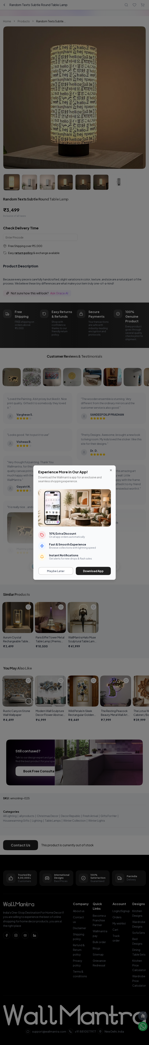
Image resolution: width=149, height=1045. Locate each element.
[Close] (111, 470)
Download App (93, 571)
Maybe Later (56, 571)
